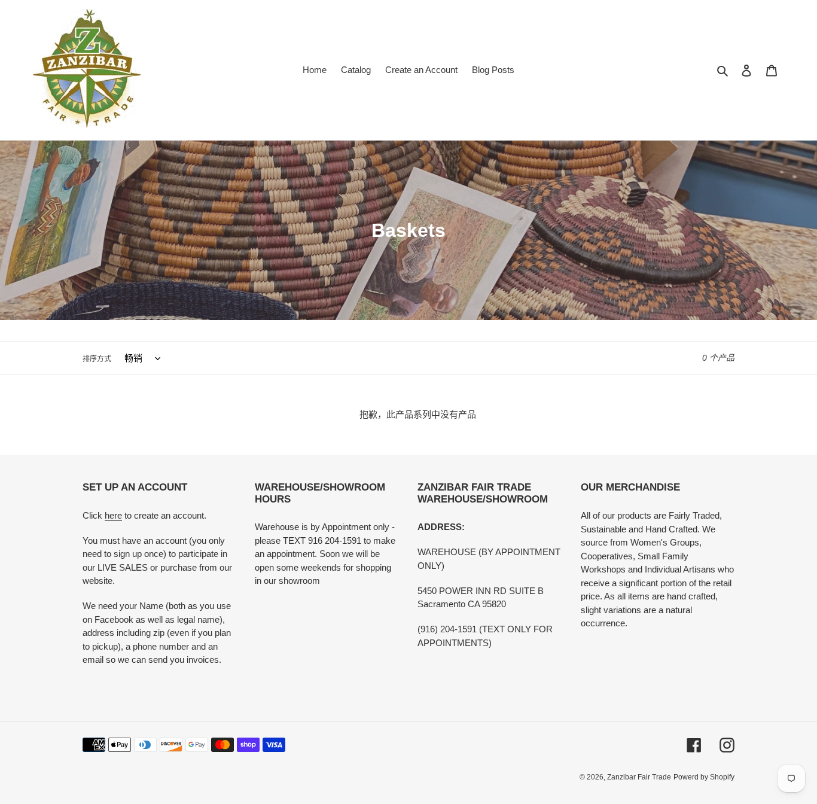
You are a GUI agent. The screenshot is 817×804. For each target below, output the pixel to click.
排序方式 (97, 359)
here (113, 515)
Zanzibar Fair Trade (639, 777)
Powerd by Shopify (703, 777)
